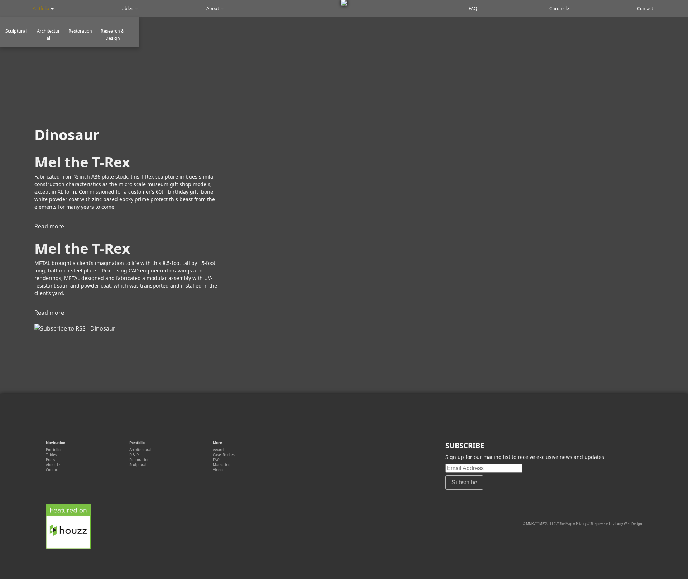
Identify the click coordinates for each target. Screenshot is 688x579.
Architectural (48, 34)
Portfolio (41, 8)
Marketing (221, 464)
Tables (127, 8)
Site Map (565, 523)
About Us (53, 464)
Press (50, 459)
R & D (134, 454)
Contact (645, 8)
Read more (49, 226)
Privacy (581, 523)
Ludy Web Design (628, 523)
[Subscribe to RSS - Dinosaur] (74, 328)
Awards (219, 449)
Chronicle (559, 8)
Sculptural (16, 31)
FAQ (473, 8)
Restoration (80, 31)
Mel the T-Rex (82, 162)
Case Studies (224, 454)
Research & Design (112, 34)
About (213, 8)
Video (218, 469)
